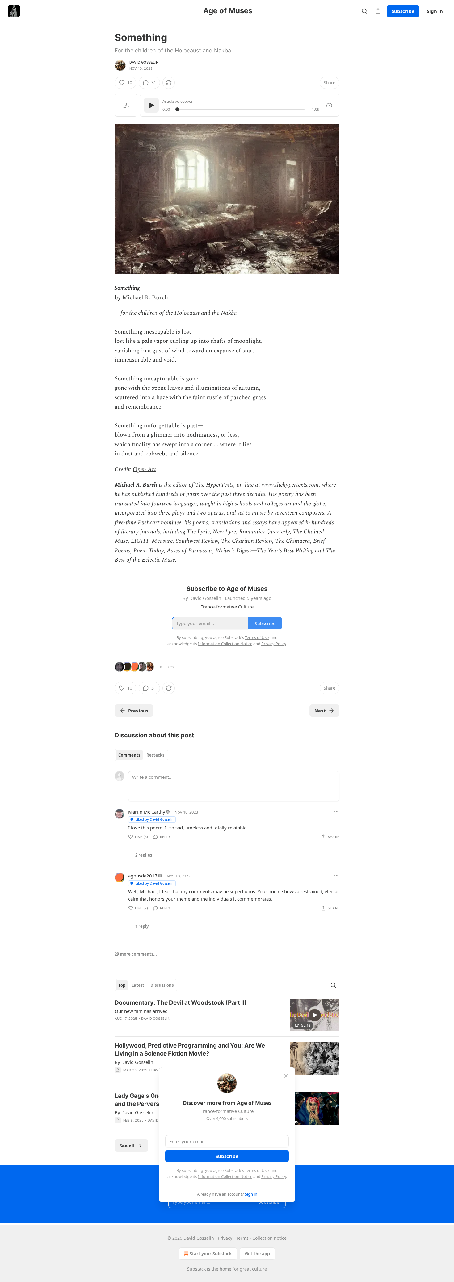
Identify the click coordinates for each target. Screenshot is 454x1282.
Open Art (144, 469)
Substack (196, 1269)
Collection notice (269, 1238)
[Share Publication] (378, 11)
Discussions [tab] (162, 985)
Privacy (225, 1238)
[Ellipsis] (336, 812)
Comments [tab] (129, 755)
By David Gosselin (134, 1062)
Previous (138, 710)
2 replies (143, 855)
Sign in (435, 11)
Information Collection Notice (225, 1176)
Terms (242, 1238)
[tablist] (141, 755)
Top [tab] (121, 985)
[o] (315, 1015)
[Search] (364, 11)
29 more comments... (136, 954)
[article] (227, 1015)
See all (127, 1146)
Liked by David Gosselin (154, 819)
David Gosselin (143, 62)
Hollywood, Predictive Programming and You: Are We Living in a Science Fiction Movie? (190, 1049)
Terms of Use (257, 1170)
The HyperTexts (214, 484)
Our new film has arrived (141, 1011)
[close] (286, 1076)
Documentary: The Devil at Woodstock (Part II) (181, 1002)
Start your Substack (211, 1253)
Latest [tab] (138, 985)
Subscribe (403, 11)
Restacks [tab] (155, 755)
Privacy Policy (273, 1176)
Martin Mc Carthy (146, 812)
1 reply (142, 926)
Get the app (257, 1253)
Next (320, 710)
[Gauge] (329, 105)
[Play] (151, 105)
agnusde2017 (143, 876)
